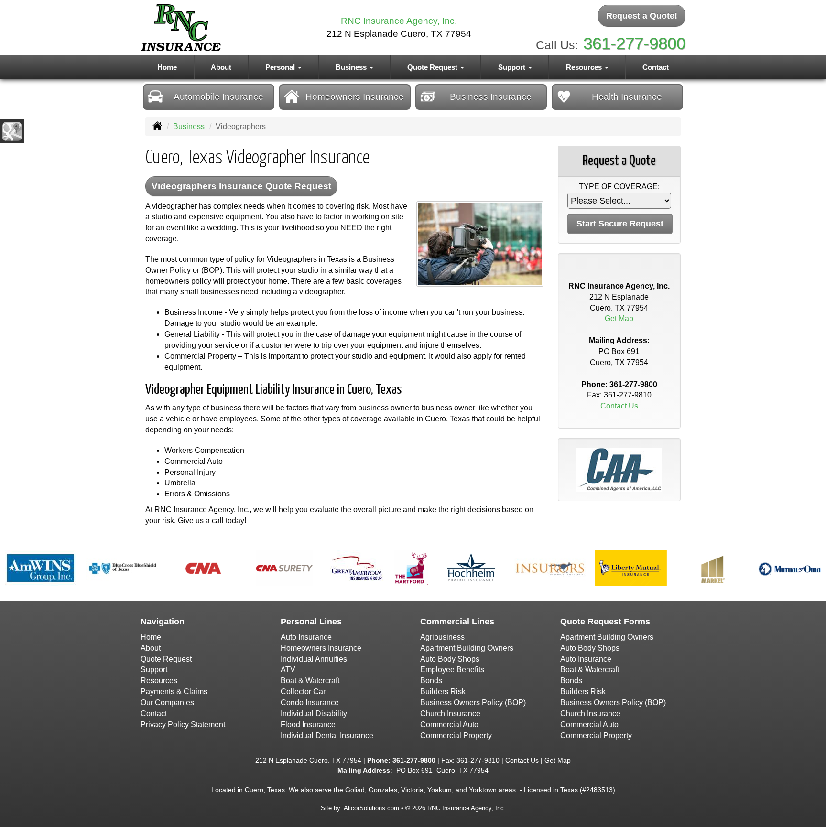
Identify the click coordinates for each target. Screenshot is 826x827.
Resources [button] (585, 67)
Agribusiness (442, 637)
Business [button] (352, 67)
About (221, 67)
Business (189, 126)
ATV (288, 670)
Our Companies (167, 702)
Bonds (431, 681)
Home (167, 67)
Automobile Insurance (218, 97)
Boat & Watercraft (310, 681)
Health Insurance (627, 97)
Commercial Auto (449, 724)
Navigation (163, 621)
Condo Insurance (310, 702)
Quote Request (166, 659)
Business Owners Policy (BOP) (473, 702)
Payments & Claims (174, 691)
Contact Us (619, 406)
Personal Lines (311, 621)
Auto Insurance (306, 637)
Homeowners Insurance (354, 97)
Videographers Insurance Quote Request (241, 186)
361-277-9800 (634, 43)
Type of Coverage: (619, 187)
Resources (159, 681)
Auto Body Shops (449, 659)
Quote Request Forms (605, 621)
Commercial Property (456, 735)
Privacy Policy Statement (183, 724)
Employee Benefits (452, 670)
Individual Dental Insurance (327, 735)
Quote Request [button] (433, 67)
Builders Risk (443, 691)
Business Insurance (491, 97)
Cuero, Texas (265, 790)
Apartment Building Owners (466, 648)
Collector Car (303, 691)
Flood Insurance (308, 724)
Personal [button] (281, 67)
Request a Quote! (641, 16)
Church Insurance (450, 713)
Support (154, 670)
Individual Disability (314, 713)
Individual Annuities (314, 659)
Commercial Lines (457, 621)
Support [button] (512, 67)
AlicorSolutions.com (371, 808)
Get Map (619, 318)
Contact (655, 67)
